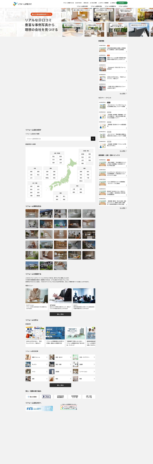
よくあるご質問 (93, 2)
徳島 (64, 199)
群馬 (81, 171)
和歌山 (47, 178)
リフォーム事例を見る (96, 6)
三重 (74, 189)
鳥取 (31, 171)
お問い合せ (86, 2)
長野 (61, 159)
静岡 (81, 192)
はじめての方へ (78, 2)
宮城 (90, 160)
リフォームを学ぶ (123, 6)
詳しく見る (60, 314)
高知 (57, 199)
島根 (38, 171)
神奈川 (81, 181)
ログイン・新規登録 (104, 2)
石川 (54, 159)
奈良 (54, 178)
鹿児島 (38, 195)
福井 (54, 162)
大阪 (47, 174)
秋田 (83, 157)
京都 (54, 171)
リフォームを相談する (110, 6)
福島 (83, 163)
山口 (31, 178)
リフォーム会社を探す (82, 6)
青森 (90, 154)
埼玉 (81, 174)
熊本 (31, 189)
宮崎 (38, 192)
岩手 (90, 157)
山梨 (61, 162)
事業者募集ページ (123, 3)
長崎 (31, 192)
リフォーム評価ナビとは (68, 2)
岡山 (38, 174)
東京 (81, 178)
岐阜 (81, 189)
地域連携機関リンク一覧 (74, 396)
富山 (54, 156)
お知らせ (114, 2)
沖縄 (31, 195)
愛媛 (57, 196)
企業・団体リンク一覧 (89, 396)
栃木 (88, 171)
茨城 (88, 174)
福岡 (38, 186)
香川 (64, 196)
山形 (83, 160)
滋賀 (54, 174)
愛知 (74, 192)
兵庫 (47, 171)
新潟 (61, 156)
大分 (38, 189)
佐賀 (31, 186)
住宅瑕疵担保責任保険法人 (60, 396)
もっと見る (122, 93)
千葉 (88, 178)
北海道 (82, 154)
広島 (31, 174)
